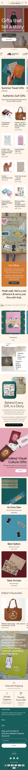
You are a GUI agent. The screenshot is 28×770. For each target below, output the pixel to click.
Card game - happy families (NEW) (6, 202)
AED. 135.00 (18, 130)
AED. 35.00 (4, 206)
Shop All (21, 470)
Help (2, 725)
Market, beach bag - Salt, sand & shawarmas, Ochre (20, 125)
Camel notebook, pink (6, 177)
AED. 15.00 (18, 208)
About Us (14, 282)
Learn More (9, 39)
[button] (22, 3)
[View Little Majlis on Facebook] (14, 758)
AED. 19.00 (4, 180)
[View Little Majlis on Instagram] (10, 758)
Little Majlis (15, 762)
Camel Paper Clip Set (19, 150)
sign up (14, 745)
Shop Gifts (9, 35)
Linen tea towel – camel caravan (20, 177)
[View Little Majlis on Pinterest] (17, 758)
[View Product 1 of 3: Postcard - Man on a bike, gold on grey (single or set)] (4, 349)
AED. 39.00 (4, 126)
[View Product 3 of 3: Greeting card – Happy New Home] (15, 350)
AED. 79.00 (18, 181)
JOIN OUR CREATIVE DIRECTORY (14, 424)
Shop (13, 340)
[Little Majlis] (14, 2)
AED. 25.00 (18, 153)
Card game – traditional (6, 123)
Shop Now (4, 90)
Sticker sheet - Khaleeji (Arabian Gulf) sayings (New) (20, 203)
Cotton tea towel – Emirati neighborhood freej (6, 151)
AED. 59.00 (4, 156)
